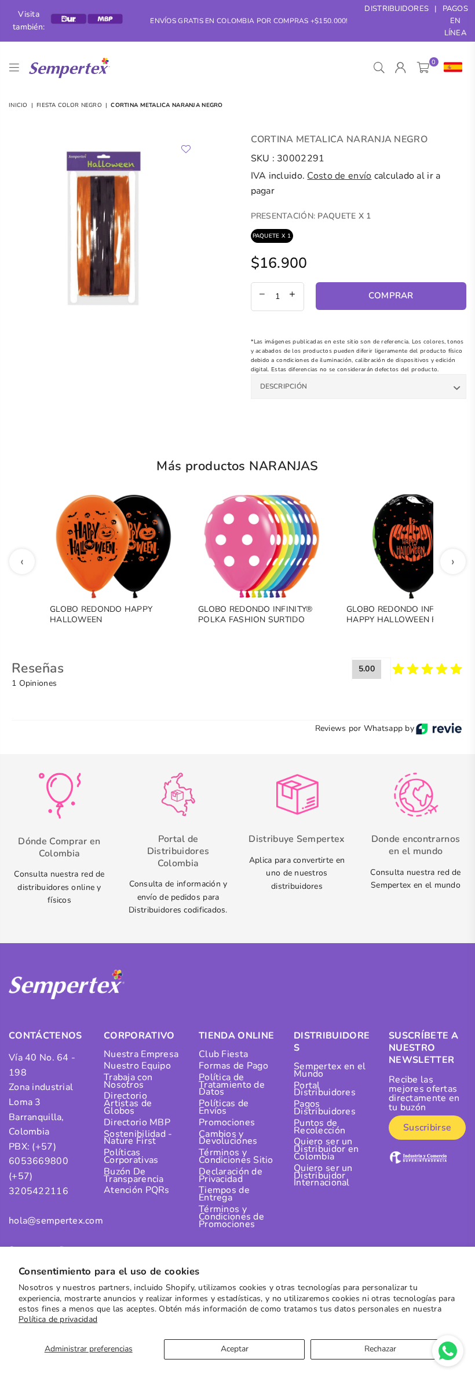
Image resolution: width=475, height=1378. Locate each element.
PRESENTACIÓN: (311, 215)
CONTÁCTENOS (45, 1035)
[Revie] (438, 729)
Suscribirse (427, 1127)
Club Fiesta (223, 1054)
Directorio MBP (137, 1122)
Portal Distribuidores (325, 1089)
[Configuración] (450, 67)
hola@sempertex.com (56, 1220)
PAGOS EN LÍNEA (455, 20)
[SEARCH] (379, 67)
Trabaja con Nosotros (128, 1081)
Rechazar (380, 1348)
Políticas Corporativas (131, 1156)
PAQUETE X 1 (272, 236)
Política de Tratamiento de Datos (232, 1085)
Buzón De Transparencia (134, 1175)
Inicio (18, 105)
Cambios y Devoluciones (228, 1138)
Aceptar (235, 1348)
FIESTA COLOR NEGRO (69, 105)
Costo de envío (339, 175)
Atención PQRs (137, 1190)
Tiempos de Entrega (224, 1194)
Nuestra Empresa (141, 1054)
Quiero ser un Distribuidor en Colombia (326, 1149)
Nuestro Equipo (137, 1065)
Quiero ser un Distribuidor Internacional (323, 1175)
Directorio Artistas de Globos (128, 1103)
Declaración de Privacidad (230, 1175)
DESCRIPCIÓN (284, 386)
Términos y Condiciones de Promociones (231, 1217)
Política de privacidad (58, 1319)
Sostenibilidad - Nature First (138, 1138)
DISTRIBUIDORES (396, 8)
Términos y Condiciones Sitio (236, 1156)
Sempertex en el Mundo (330, 1070)
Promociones (227, 1122)
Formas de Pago (233, 1065)
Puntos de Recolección (319, 1127)
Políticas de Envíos (224, 1107)
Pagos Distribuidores (325, 1108)
